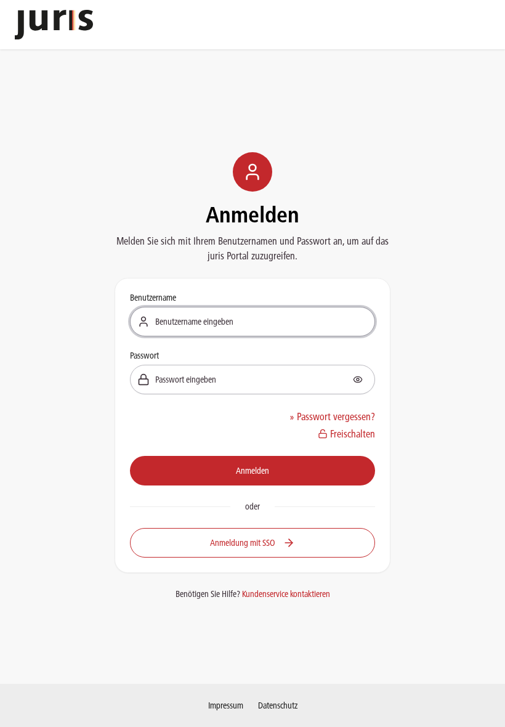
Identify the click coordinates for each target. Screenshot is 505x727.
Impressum (225, 705)
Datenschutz (277, 705)
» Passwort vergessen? (332, 416)
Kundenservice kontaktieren (286, 593)
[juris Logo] (54, 24)
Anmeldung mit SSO (242, 542)
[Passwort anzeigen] (358, 379)
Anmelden (252, 470)
